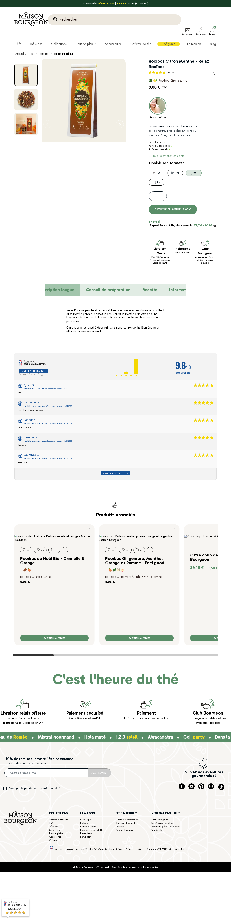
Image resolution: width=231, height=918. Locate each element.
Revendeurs (86, 833)
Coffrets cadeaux (57, 840)
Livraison (120, 826)
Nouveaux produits (58, 819)
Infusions (53, 826)
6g (159, 173)
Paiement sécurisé (125, 830)
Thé (51, 823)
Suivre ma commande (127, 819)
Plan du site (156, 830)
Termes (184, 849)
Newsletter (85, 836)
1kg (158, 182)
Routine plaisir (56, 833)
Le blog (84, 823)
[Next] (120, 124)
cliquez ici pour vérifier (119, 849)
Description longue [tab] (56, 290)
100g (195, 173)
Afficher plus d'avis (115, 473)
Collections (54, 830)
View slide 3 (115, 655)
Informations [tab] (181, 290)
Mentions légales (159, 819)
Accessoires (55, 836)
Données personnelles (162, 823)
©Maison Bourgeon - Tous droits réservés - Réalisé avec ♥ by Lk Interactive (115, 867)
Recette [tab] (149, 290)
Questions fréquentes (126, 823)
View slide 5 (197, 655)
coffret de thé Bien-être (137, 328)
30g (177, 173)
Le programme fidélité (91, 830)
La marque (85, 819)
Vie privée (174, 849)
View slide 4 (156, 655)
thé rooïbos (138, 317)
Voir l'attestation (33, 370)
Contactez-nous (88, 826)
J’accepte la (34, 788)
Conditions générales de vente (166, 826)
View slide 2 (74, 655)
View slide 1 (33, 655)
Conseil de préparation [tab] (108, 290)
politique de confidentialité (42, 788)
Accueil (19, 54)
